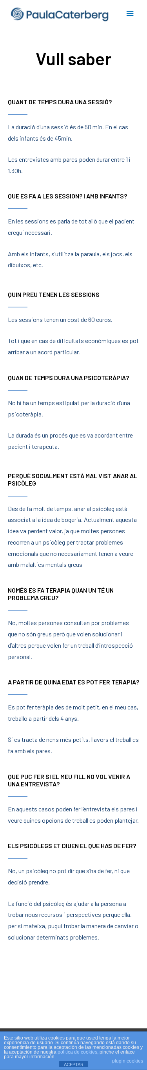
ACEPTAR (73, 1064)
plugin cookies (127, 1061)
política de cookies (77, 1052)
